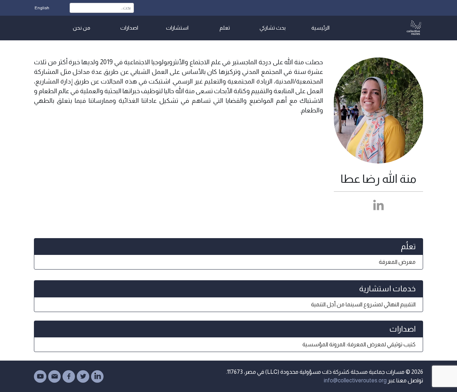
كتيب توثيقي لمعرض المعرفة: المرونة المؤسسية (359, 344)
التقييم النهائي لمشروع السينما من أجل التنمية (363, 304)
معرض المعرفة (397, 262)
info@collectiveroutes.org (355, 380)
